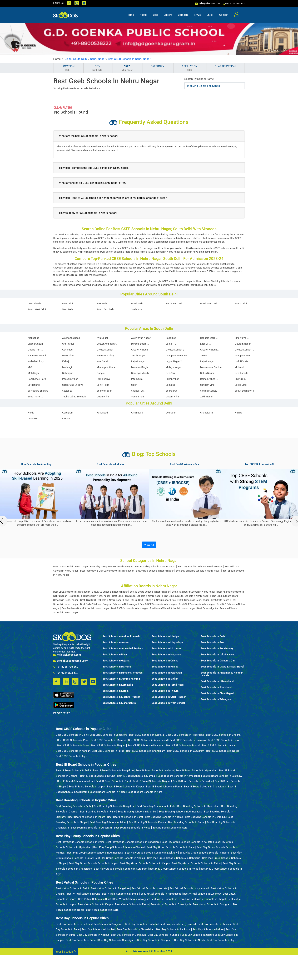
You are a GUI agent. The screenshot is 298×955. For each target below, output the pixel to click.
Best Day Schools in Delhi (71, 924)
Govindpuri (68, 349)
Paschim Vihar (70, 379)
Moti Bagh (33, 373)
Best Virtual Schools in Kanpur (95, 904)
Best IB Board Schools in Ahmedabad (179, 775)
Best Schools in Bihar (114, 654)
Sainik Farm (103, 384)
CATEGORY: (158, 66)
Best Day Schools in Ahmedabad (135, 929)
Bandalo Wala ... (209, 338)
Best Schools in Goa (212, 642)
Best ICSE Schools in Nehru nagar (110, 591)
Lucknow (33, 418)
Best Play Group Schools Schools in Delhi (80, 842)
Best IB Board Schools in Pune (97, 775)
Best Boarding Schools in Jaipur (108, 822)
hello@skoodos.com (209, 3)
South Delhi (80, 59)
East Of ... (205, 343)
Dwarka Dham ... (140, 343)
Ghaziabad (137, 412)
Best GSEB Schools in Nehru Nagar (129, 59)
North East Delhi (174, 303)
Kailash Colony (36, 361)
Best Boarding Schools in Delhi (73, 806)
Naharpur (67, 373)
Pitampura (137, 379)
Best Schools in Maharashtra (119, 703)
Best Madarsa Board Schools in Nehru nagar (85, 608)
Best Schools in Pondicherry (217, 648)
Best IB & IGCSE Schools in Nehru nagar (101, 600)
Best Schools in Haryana (116, 666)
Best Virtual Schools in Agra (102, 909)
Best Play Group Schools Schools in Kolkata (187, 842)
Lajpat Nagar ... (208, 361)
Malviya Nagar (173, 367)
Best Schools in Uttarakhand (217, 681)
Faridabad (102, 412)
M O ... (31, 367)
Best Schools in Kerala (115, 691)
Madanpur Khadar (106, 367)
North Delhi (137, 303)
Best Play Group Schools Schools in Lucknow (151, 852)
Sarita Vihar (241, 384)
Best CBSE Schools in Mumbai (108, 740)
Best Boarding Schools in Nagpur (164, 816)
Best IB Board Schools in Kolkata (155, 770)
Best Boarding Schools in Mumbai (137, 811)
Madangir (67, 367)
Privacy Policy (61, 713)
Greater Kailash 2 (175, 349)
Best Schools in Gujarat (116, 660)
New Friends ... (243, 373)
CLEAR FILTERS (63, 107)
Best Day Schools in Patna (81, 940)
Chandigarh (206, 412)
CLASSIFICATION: (225, 66)
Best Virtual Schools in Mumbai (120, 893)
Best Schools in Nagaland (166, 654)
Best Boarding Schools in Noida (132, 827)
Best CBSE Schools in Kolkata (146, 734)
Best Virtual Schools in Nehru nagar (155, 570)
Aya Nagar (102, 338)
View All (149, 544)
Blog (155, 14)
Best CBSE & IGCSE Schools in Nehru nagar (186, 596)
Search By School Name (199, 79)
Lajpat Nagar (138, 361)
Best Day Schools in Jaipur (197, 934)
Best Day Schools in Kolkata (141, 924)
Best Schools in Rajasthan (167, 672)
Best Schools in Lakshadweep (218, 654)
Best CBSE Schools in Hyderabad (185, 734)
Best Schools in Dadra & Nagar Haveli (222, 666)
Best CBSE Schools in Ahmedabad (148, 740)
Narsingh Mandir (140, 373)
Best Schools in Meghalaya (167, 642)
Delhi (67, 59)
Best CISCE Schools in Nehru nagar (158, 604)
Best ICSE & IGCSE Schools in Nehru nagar (147, 600)
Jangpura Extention (176, 355)
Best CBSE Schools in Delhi (72, 734)
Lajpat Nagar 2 (174, 361)
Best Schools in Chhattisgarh (217, 693)
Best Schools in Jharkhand (216, 687)
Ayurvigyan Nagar (141, 338)
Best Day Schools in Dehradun (128, 934)
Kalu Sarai (102, 361)
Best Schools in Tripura (165, 691)
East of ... (171, 343)
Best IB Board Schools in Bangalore (113, 770)
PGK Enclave (103, 379)
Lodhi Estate (241, 361)
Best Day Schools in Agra (221, 940)
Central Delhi (34, 303)
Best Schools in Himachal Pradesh (122, 672)
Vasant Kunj (137, 396)
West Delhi (67, 309)
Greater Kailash (105, 349)
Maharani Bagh (139, 367)
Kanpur (66, 418)
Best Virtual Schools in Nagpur (131, 899)
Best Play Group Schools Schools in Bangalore (133, 842)
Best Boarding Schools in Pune (98, 811)
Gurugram (67, 412)
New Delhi (102, 303)
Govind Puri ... (35, 349)
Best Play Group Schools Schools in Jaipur (93, 863)
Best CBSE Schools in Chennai (223, 734)
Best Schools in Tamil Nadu (167, 685)
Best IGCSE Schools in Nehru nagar (190, 600)
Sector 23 (67, 390)
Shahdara (136, 309)
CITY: (97, 68)
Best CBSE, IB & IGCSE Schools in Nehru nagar (136, 596)
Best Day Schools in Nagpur (93, 934)
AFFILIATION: (190, 68)
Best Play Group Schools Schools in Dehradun (173, 858)
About (143, 14)
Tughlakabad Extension (74, 396)
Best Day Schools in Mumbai (98, 929)
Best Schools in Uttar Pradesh (169, 697)
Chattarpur (68, 343)
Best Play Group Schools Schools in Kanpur (145, 863)
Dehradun (171, 412)
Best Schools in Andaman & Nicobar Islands (222, 674)
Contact (223, 14)
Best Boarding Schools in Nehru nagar (155, 566)
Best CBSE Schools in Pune (73, 740)
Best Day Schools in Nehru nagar (70, 566)
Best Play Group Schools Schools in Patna (196, 863)
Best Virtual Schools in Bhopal (208, 899)
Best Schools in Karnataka (117, 685)
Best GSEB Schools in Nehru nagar (129, 608)
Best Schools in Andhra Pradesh (121, 636)
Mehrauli (239, 367)
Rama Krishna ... (209, 379)
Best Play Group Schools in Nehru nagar (111, 566)
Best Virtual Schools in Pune (83, 893)
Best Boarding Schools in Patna (186, 822)
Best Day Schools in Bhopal (164, 934)
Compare (183, 14)
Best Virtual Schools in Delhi (72, 888)
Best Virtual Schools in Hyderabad (189, 888)
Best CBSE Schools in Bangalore (108, 734)
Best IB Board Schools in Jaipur (87, 786)
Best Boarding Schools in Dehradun (205, 816)
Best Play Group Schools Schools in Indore (204, 852)
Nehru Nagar (97, 59)
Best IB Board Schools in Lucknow (222, 775)
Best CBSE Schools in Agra (71, 756)
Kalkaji (65, 361)
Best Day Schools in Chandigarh (116, 940)
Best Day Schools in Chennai (214, 924)
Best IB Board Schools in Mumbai (136, 775)
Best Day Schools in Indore (207, 929)
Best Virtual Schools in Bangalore (110, 888)
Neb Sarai (171, 373)
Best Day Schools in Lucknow (173, 929)
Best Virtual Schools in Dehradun (170, 899)
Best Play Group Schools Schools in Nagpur (120, 858)
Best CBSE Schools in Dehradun (145, 745)
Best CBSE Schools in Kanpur (73, 750)
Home (130, 14)
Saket (134, 384)
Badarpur (171, 338)
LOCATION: (68, 68)
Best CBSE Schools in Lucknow (188, 740)
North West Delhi (209, 303)
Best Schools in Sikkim (165, 679)
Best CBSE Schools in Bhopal (183, 745)
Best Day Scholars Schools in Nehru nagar (198, 570)
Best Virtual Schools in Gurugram (212, 904)
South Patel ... (35, 396)
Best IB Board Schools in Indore (75, 781)
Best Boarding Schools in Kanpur (147, 822)
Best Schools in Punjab (165, 666)
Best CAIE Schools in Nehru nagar (197, 604)
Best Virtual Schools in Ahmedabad (161, 893)
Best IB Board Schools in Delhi (73, 770)
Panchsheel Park (37, 379)
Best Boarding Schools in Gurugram (91, 827)
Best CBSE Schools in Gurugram (185, 750)
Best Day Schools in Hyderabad (178, 924)
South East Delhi (105, 309)
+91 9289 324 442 (67, 673)
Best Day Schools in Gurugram (154, 940)
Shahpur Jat (138, 390)
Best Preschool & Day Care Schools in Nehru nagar (107, 570)
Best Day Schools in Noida (189, 940)
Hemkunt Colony (106, 355)
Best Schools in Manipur (166, 636)
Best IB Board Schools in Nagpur (151, 781)
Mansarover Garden (211, 367)
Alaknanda (33, 338)
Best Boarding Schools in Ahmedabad (180, 811)
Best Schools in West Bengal (168, 703)
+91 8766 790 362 (67, 667)
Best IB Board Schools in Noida (108, 791)
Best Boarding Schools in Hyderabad (198, 806)
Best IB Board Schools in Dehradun (192, 781)
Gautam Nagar (243, 343)
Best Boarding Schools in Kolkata (156, 806)
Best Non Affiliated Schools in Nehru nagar (172, 608)
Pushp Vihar (172, 379)
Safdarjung (34, 384)
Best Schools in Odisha (165, 660)
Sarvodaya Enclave (38, 390)
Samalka (170, 384)
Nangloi (101, 373)
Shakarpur (171, 390)
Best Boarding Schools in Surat (125, 816)
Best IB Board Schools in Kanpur (125, 786)
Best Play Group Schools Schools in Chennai (119, 847)
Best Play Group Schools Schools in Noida (173, 868)
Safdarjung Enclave (72, 384)
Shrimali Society (208, 390)
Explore (167, 14)
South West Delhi (37, 309)
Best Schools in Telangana (216, 699)
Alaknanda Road (71, 338)
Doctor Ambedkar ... (107, 343)
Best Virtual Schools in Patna (132, 904)
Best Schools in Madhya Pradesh (121, 697)
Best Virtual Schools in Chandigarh (171, 904)
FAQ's (197, 14)
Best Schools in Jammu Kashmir (121, 679)
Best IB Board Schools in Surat (113, 781)
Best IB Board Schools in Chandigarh (205, 786)
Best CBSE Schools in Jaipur (218, 745)
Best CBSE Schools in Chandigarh (145, 750)
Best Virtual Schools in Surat (94, 899)
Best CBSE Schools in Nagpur (108, 745)
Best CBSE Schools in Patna (108, 750)
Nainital (239, 412)
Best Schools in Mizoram (166, 648)
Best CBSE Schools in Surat (73, 745)
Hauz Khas (68, 355)
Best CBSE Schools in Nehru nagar (71, 591)
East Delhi (67, 303)
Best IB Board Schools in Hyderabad (196, 770)
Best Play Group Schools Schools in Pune (171, 847)
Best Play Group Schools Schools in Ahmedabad (95, 852)
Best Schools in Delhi (213, 636)
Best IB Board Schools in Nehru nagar (150, 591)
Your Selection (65, 951)
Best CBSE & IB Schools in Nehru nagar (89, 596)
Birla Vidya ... (242, 338)
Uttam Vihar (103, 396)
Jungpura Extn (243, 355)
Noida (31, 412)
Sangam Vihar (207, 384)
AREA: (126, 68)
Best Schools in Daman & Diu (218, 660)
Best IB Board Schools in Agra (145, 791)
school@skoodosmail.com (72, 661)
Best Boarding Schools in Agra (169, 827)
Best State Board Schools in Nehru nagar (193, 591)
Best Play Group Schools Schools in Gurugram (120, 868)
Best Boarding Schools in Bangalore (114, 806)
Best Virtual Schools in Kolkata (149, 888)
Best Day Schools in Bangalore (105, 924)
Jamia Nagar (138, 355)
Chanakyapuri (35, 343)
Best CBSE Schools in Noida (222, 750)
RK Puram (240, 379)
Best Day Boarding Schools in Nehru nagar (200, 566)
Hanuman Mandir (37, 355)
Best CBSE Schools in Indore (224, 740)
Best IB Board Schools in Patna (164, 786)
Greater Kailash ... (209, 349)
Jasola (203, 355)
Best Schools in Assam (115, 642)
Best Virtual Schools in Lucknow (202, 893)
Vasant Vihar (173, 396)
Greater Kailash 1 (140, 349)
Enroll (210, 14)
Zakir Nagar (206, 396)
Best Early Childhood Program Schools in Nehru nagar (109, 604)
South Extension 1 (244, 390)
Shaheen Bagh (104, 390)
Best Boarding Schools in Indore (86, 816)
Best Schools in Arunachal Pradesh (122, 648)
